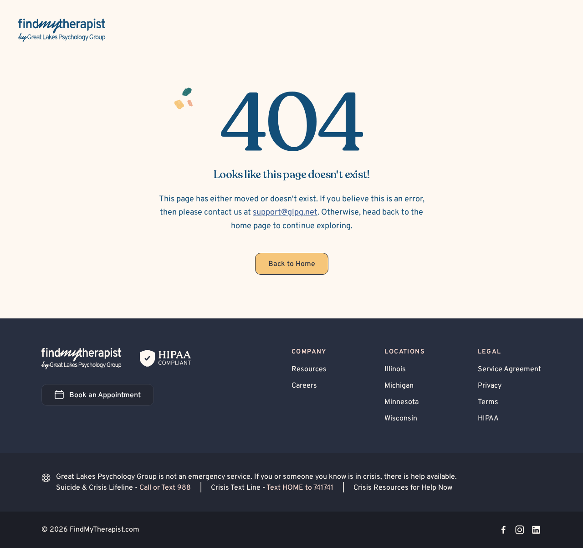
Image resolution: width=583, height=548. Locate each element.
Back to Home (291, 264)
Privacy (489, 385)
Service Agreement (509, 369)
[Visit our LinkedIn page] (536, 529)
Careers (304, 385)
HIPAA (488, 418)
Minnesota (401, 402)
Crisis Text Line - (272, 487)
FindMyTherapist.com (104, 529)
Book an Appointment (111, 398)
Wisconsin (400, 418)
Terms (488, 402)
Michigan (399, 385)
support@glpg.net (285, 212)
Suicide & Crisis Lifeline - (123, 487)
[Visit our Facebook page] (503, 529)
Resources (309, 369)
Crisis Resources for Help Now (402, 487)
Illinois (395, 369)
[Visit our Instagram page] (519, 529)
